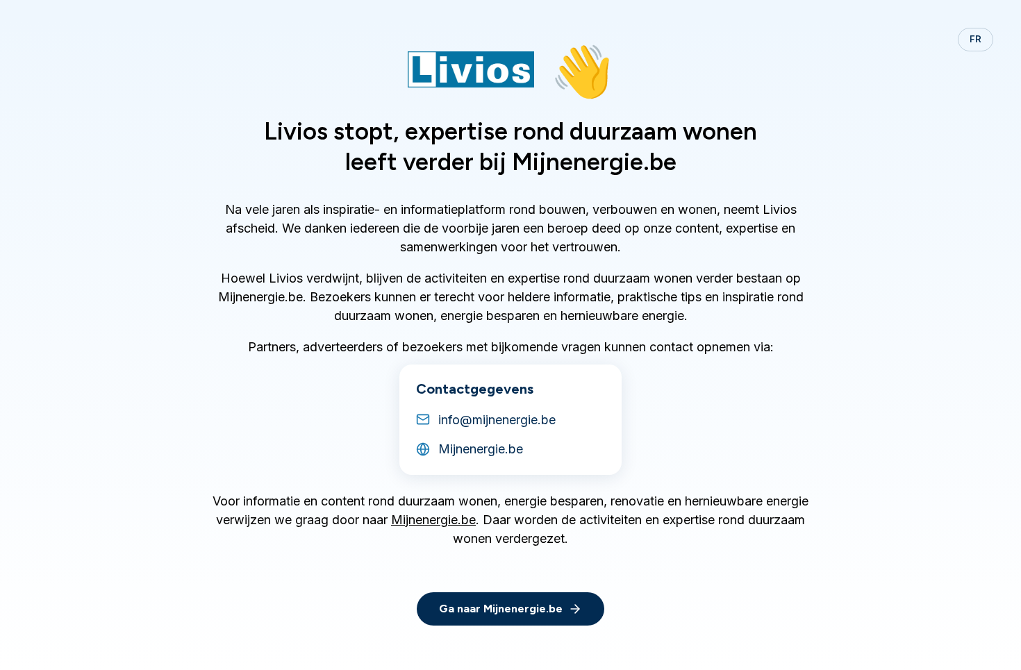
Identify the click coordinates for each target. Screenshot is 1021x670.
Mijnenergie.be (433, 519)
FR (975, 39)
